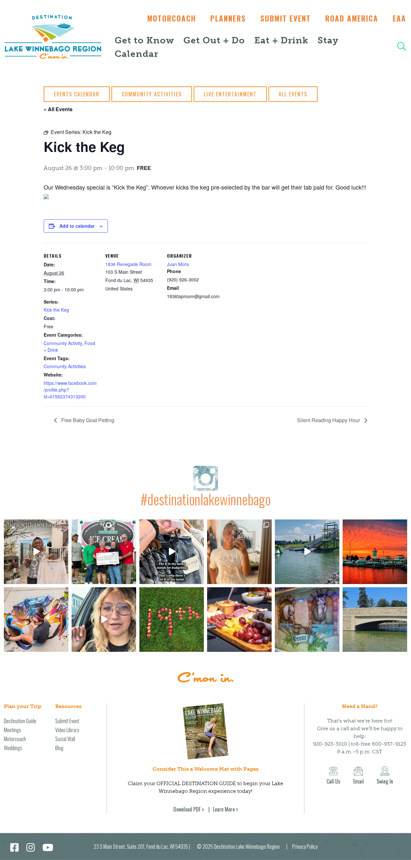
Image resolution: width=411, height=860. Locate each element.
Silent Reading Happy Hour (329, 420)
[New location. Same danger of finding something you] (239, 551)
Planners (228, 18)
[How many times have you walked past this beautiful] (307, 619)
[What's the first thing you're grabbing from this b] (239, 619)
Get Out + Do (214, 40)
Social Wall (65, 739)
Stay (328, 40)
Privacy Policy (305, 846)
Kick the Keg (56, 309)
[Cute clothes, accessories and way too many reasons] (171, 551)
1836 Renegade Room (128, 264)
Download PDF (187, 809)
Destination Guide (20, 721)
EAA (399, 18)
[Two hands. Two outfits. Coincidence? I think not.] (36, 551)
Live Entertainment (230, 94)
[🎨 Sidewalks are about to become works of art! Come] (36, 619)
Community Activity (63, 343)
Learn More (224, 809)
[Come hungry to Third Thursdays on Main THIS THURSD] (104, 619)
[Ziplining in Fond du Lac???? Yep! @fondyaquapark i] (307, 551)
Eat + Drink (281, 40)
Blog (59, 748)
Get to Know (144, 40)
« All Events (58, 109)
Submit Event (285, 18)
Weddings (13, 748)
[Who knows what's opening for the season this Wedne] (171, 619)
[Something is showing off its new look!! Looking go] (375, 619)
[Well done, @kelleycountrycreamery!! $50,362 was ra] (104, 551)
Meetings (12, 730)
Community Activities (152, 94)
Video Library (67, 730)
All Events (293, 94)
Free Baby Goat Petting (87, 420)
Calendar (136, 54)
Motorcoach (171, 18)
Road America (351, 18)
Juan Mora (178, 264)
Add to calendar (76, 226)
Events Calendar (77, 94)
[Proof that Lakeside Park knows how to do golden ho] (375, 551)
